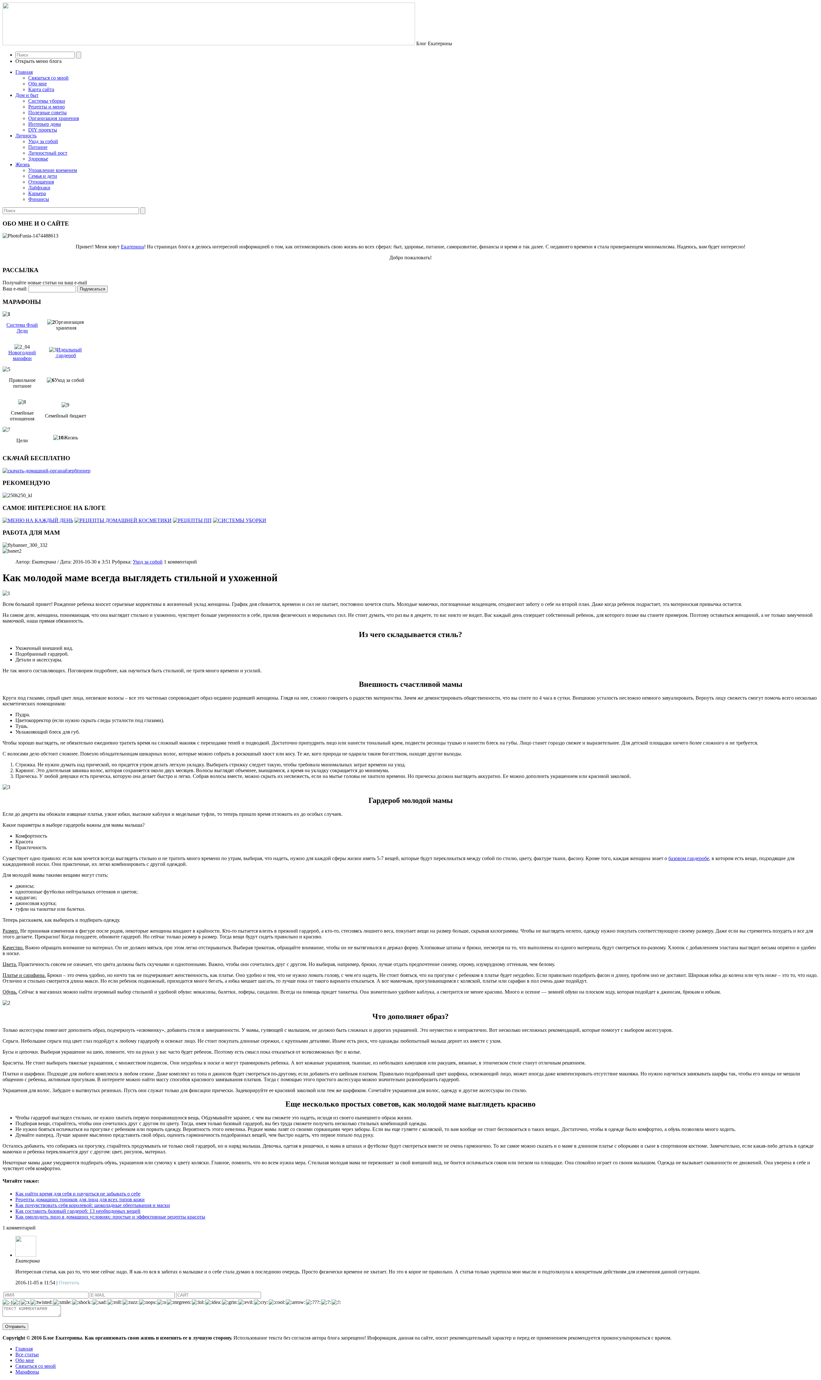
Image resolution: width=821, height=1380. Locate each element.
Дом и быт (26, 95)
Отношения (41, 182)
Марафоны (27, 1372)
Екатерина (132, 246)
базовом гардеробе (688, 858)
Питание (37, 147)
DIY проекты (42, 130)
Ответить (69, 1282)
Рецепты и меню (46, 106)
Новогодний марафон (22, 355)
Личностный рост (47, 153)
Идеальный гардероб (68, 352)
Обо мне (37, 83)
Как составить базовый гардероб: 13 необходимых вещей (77, 1211)
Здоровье (38, 158)
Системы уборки (46, 101)
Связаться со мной (48, 78)
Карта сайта (41, 89)
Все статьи (27, 1354)
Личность (26, 135)
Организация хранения (53, 118)
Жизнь (22, 164)
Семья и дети (42, 176)
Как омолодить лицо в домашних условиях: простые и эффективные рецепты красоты (110, 1217)
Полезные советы (47, 112)
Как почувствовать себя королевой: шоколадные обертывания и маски (92, 1205)
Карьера (37, 193)
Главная (24, 72)
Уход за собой (43, 141)
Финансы (38, 199)
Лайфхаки (39, 187)
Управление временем (52, 170)
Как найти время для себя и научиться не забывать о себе (77, 1193)
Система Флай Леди (22, 327)
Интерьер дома (44, 124)
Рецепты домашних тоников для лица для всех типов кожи (80, 1199)
